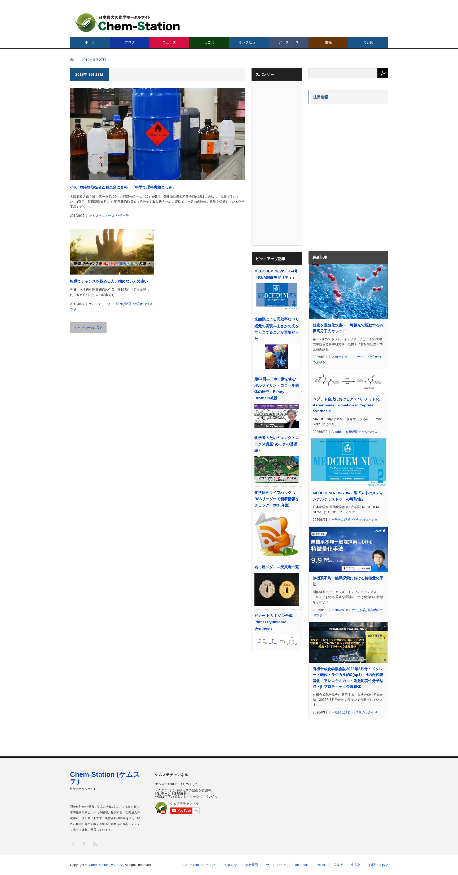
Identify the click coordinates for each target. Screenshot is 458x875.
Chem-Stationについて (199, 865)
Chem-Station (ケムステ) (105, 777)
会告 (363, 610)
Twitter (320, 865)
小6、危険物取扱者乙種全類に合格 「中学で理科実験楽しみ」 (123, 187)
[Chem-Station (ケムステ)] (127, 23)
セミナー (351, 610)
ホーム (90, 42)
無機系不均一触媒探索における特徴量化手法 (348, 581)
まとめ (368, 42)
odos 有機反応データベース (356, 432)
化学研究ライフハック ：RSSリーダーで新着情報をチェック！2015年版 (276, 498)
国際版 (338, 865)
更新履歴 (251, 865)
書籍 (328, 42)
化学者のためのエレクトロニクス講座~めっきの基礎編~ (276, 444)
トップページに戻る (88, 328)
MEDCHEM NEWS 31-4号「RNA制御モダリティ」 (276, 274)
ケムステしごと (100, 304)
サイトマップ (275, 865)
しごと (209, 42)
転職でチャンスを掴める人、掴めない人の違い (109, 281)
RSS (94, 844)
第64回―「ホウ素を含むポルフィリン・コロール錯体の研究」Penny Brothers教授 (276, 388)
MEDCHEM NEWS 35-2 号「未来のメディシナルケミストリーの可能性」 (348, 496)
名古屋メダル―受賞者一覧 (276, 567)
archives (338, 610)
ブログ (130, 42)
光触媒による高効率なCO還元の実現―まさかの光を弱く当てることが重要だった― (276, 329)
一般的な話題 (121, 304)
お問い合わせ (378, 865)
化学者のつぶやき (365, 520)
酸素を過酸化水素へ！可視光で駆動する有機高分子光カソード (348, 328)
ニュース (169, 42)
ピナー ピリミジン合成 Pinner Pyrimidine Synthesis (273, 621)
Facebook (300, 865)
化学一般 (122, 216)
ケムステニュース (101, 216)
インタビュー (249, 42)
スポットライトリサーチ (349, 357)
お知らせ (230, 865)
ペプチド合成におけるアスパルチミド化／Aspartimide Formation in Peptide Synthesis (348, 405)
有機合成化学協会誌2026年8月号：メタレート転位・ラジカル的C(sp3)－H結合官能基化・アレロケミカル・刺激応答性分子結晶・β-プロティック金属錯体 (348, 678)
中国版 (356, 865)
